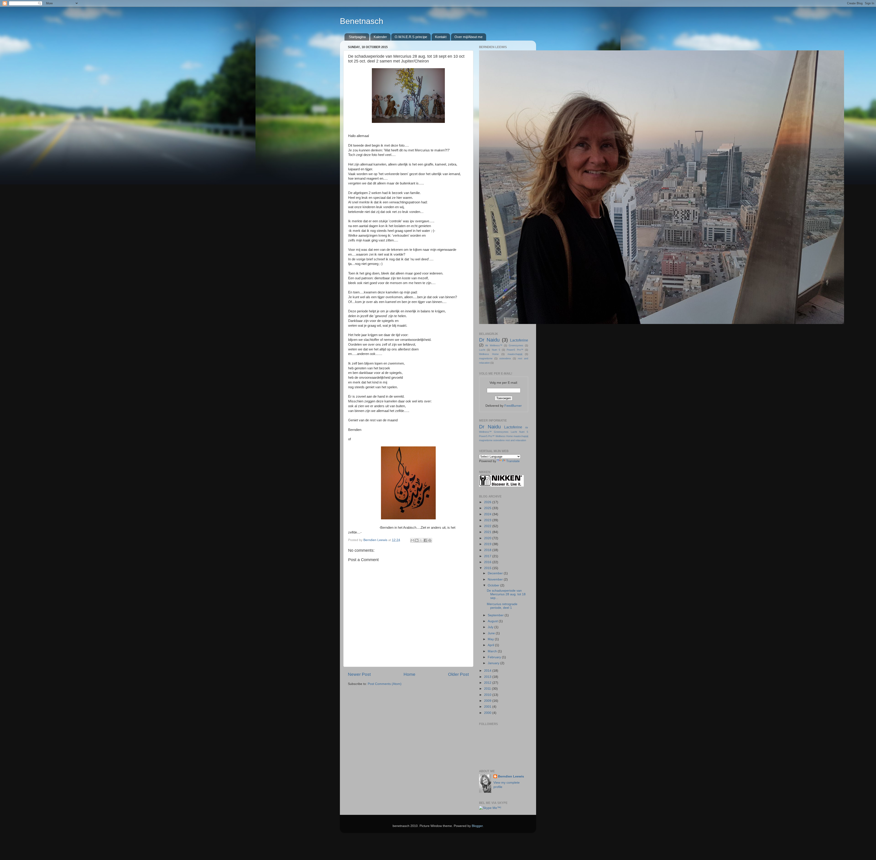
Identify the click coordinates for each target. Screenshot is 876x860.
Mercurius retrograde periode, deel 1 (502, 605)
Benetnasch (361, 21)
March (493, 651)
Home (409, 674)
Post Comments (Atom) (385, 684)
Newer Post (359, 674)
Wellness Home (489, 354)
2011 (488, 688)
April (491, 645)
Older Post (458, 674)
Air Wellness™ (493, 345)
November (496, 579)
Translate (513, 461)
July (491, 627)
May (491, 639)
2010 (488, 695)
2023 (488, 520)
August (493, 621)
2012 (488, 682)
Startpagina (357, 37)
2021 (488, 532)
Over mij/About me (468, 37)
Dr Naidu (489, 340)
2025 (488, 508)
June (492, 633)
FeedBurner (513, 405)
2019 (488, 544)
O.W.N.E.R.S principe (411, 37)
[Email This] (412, 540)
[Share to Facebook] (425, 540)
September (496, 615)
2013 (488, 677)
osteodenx (505, 358)
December (496, 573)
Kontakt (440, 37)
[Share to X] (421, 540)
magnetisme (486, 358)
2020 (488, 538)
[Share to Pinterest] (430, 540)
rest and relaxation (516, 440)
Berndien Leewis (511, 776)
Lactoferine (519, 340)
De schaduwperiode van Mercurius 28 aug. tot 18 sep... (506, 594)
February (495, 657)
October (494, 585)
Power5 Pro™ (515, 349)
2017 (488, 556)
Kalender (380, 37)
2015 (488, 568)
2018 (488, 550)
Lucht (482, 349)
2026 (488, 502)
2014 (488, 670)
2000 (488, 713)
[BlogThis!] (417, 540)
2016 (488, 562)
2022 (488, 526)
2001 (488, 706)
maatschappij (515, 354)
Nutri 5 (496, 349)
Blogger (477, 826)
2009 (488, 700)
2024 (488, 514)
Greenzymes (516, 345)
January (494, 663)
